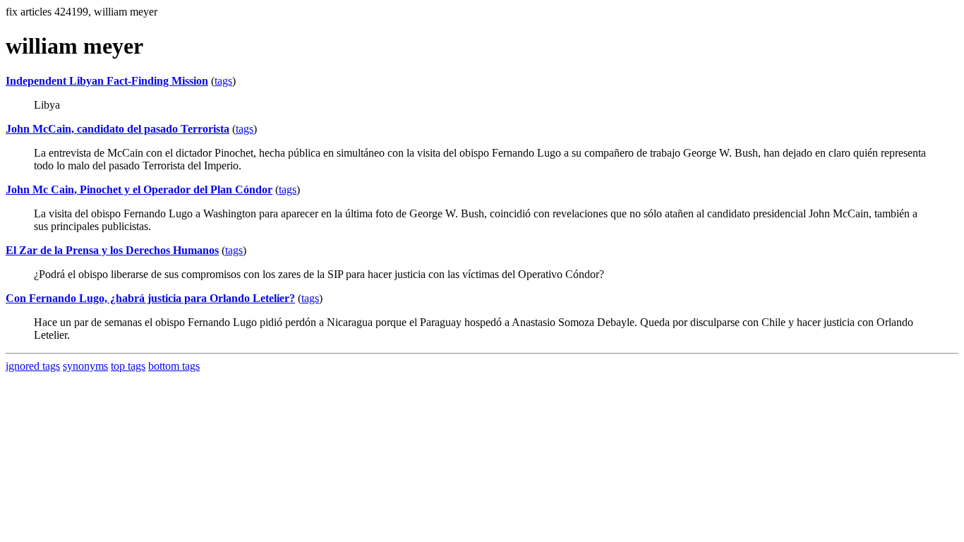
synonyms (85, 366)
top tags (128, 366)
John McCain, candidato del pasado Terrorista (117, 129)
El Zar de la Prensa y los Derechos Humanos (112, 250)
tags (223, 81)
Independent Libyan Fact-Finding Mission (107, 81)
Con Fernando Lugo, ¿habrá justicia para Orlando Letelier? (150, 298)
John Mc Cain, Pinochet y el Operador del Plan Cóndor (139, 189)
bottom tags (174, 366)
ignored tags (33, 366)
